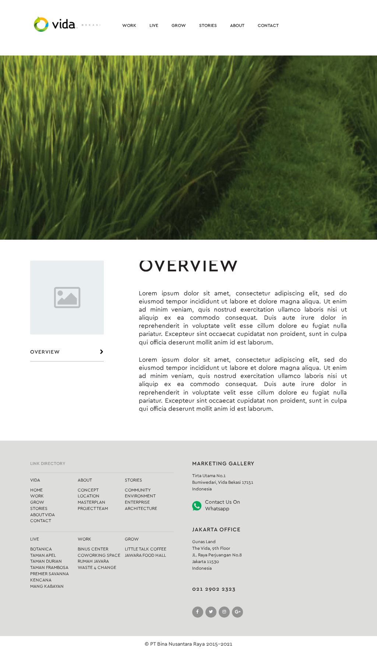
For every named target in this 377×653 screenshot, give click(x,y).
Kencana (41, 580)
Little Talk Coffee (145, 549)
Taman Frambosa (49, 567)
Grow (179, 25)
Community (138, 490)
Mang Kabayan (47, 586)
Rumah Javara (93, 561)
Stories (208, 25)
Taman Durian (46, 561)
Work (129, 25)
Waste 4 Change (97, 567)
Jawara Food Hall (145, 555)
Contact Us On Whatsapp (222, 505)
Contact (268, 25)
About (237, 25)
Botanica (41, 549)
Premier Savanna (49, 574)
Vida (35, 480)
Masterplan (91, 502)
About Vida (42, 515)
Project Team (93, 508)
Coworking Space (99, 555)
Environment (140, 496)
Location (88, 496)
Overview (45, 352)
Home (36, 490)
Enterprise (137, 502)
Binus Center (93, 549)
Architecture (141, 508)
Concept (88, 490)
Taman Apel (43, 555)
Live (153, 25)
